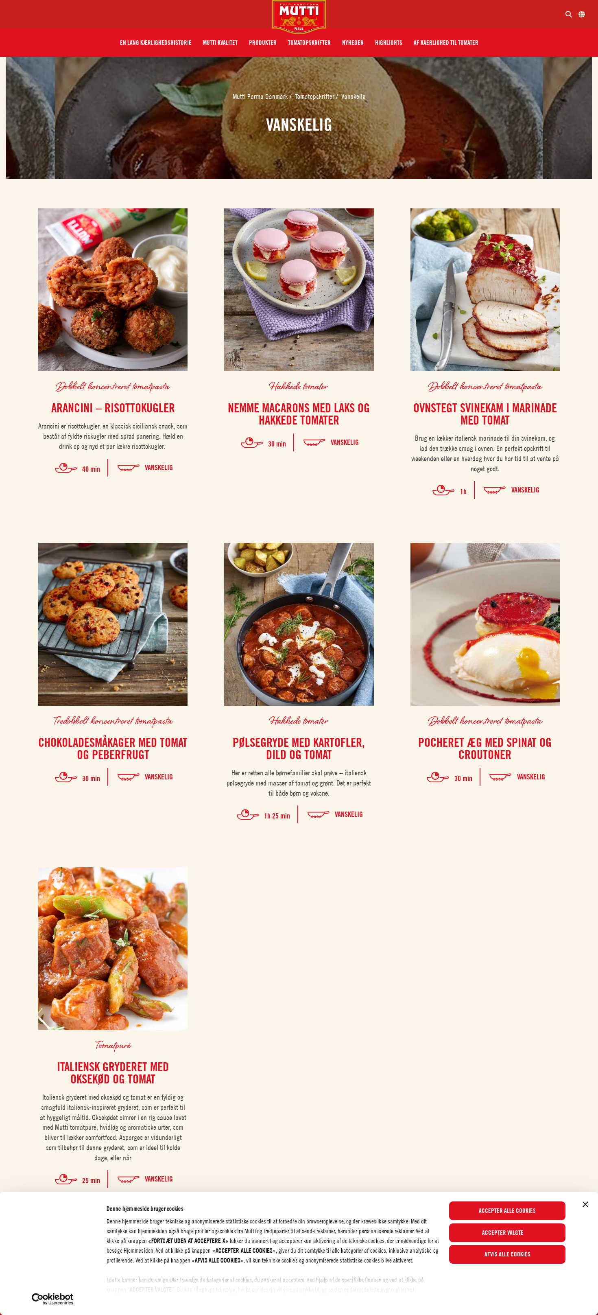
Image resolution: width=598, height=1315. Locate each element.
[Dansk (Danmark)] (581, 14)
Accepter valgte (503, 1232)
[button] (155, 42)
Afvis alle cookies (507, 1254)
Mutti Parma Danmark (261, 96)
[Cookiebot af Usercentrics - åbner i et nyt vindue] (52, 1299)
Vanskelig (353, 96)
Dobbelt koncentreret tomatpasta (113, 386)
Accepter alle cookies (507, 1210)
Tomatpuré (113, 1044)
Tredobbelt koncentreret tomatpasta (113, 720)
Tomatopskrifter (315, 96)
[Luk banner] (585, 1204)
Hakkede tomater (299, 386)
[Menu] (139, 14)
